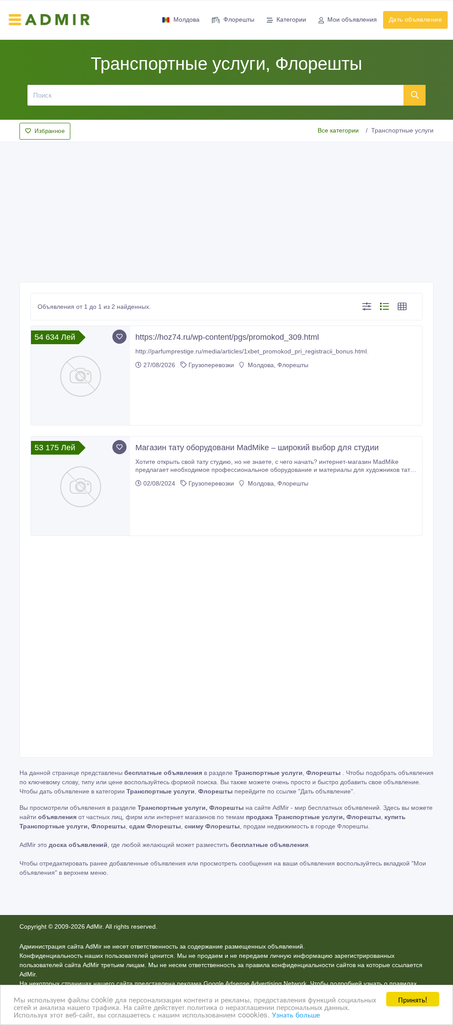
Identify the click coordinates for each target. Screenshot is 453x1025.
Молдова (186, 19)
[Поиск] (414, 95)
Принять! (412, 999)
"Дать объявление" (325, 791)
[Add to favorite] (119, 337)
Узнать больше (296, 1014)
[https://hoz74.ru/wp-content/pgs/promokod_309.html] (80, 375)
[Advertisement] (226, 209)
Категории (291, 19)
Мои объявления (352, 19)
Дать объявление (415, 19)
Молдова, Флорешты (277, 364)
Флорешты (238, 19)
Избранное (50, 131)
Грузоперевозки (211, 364)
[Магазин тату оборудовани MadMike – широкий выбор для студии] (80, 486)
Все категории (338, 130)
